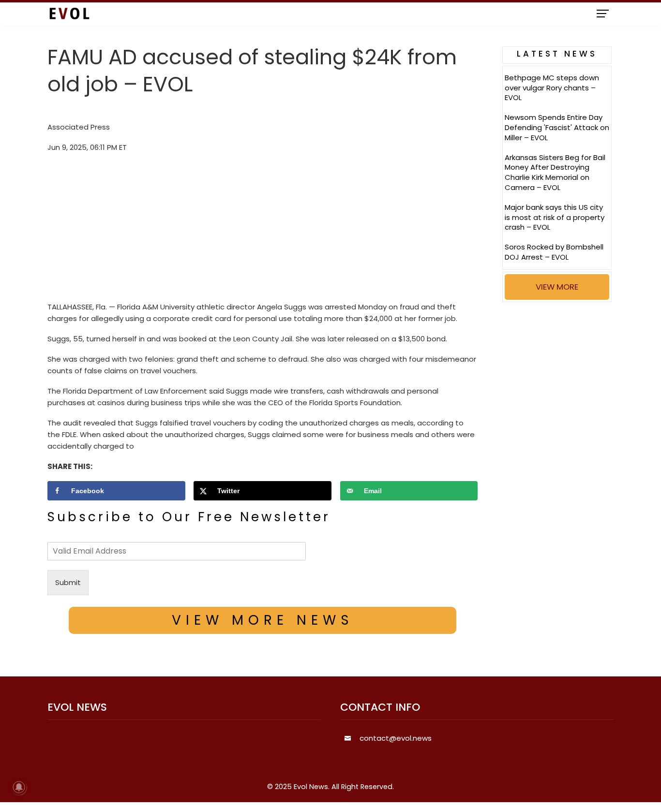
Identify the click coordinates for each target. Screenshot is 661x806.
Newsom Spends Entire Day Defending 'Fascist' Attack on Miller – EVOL (557, 127)
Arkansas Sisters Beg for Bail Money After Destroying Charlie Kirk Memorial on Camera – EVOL (555, 172)
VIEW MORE (557, 287)
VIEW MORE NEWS (263, 620)
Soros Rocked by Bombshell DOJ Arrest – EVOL (554, 252)
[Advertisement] (262, 229)
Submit (68, 582)
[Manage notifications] (19, 787)
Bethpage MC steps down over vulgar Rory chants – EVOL (552, 88)
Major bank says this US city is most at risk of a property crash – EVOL (554, 217)
